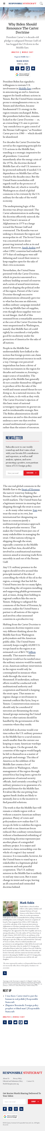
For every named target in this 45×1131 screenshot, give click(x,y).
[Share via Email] (33, 68)
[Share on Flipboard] (28, 68)
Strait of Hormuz (30, 489)
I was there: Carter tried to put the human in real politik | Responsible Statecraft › (21, 999)
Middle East (27, 52)
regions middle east (22, 57)
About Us (6, 1078)
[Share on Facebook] (17, 68)
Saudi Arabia (29, 247)
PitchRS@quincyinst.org (11, 1084)
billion (32, 652)
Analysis (15, 52)
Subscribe (30, 473)
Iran (35, 510)
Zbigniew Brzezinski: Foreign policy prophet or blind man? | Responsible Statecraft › (22, 1008)
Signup (33, 1101)
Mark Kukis (23, 61)
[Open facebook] (5, 1109)
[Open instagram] (16, 1109)
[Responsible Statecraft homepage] (22, 1072)
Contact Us (30, 1081)
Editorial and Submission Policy (13, 1081)
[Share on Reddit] (22, 68)
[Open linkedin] (21, 1109)
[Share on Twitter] (12, 68)
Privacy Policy (17, 1078)
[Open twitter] (10, 1109)
